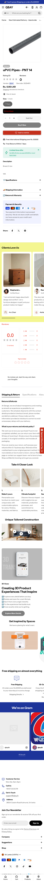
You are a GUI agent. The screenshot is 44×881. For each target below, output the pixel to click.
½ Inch (8, 105)
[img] (10, 79)
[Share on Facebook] (12, 230)
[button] (27, 7)
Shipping (6, 89)
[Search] (39, 13)
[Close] (38, 150)
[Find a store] (32, 7)
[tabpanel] (22, 429)
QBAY (11, 83)
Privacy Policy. (7, 831)
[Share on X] (18, 230)
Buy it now (22, 125)
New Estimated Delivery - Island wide (23, 20)
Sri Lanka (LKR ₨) (11, 855)
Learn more (12, 155)
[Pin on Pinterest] (25, 230)
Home (4, 20)
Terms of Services (30, 829)
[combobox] (22, 13)
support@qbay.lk (12, 796)
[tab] (11, 395)
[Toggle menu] (3, 7)
